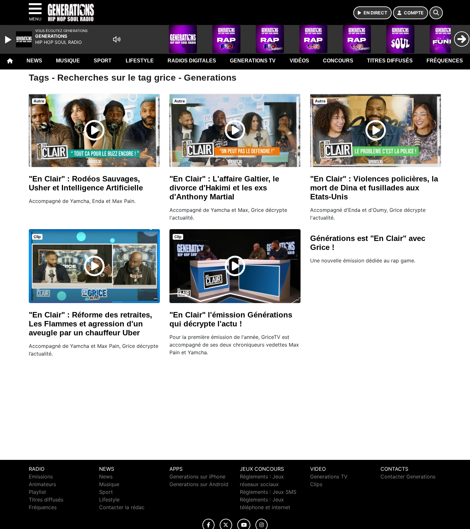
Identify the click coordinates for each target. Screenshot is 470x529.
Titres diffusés (390, 60)
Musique (68, 60)
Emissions (41, 476)
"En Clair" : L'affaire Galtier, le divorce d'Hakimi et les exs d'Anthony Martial (224, 187)
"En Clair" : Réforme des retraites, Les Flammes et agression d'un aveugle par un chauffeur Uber (90, 323)
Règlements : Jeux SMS (268, 492)
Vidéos (299, 60)
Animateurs (42, 484)
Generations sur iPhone (197, 476)
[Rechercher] (436, 12)
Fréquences (445, 60)
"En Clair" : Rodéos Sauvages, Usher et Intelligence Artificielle (86, 183)
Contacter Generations (407, 476)
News (34, 60)
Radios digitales (192, 60)
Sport (103, 60)
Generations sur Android (198, 484)
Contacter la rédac (122, 507)
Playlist (37, 492)
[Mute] (116, 39)
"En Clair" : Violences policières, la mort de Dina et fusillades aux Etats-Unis (374, 187)
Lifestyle (140, 60)
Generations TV (253, 60)
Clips (316, 484)
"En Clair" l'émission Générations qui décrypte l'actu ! (230, 319)
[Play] (9, 40)
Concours (338, 60)
